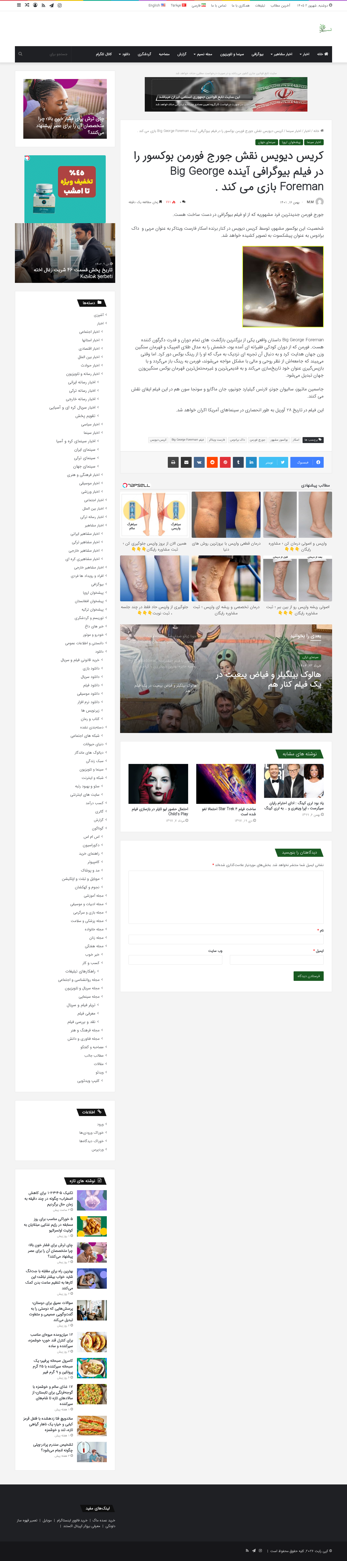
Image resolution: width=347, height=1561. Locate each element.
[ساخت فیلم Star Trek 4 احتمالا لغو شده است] (226, 784)
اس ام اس (91, 837)
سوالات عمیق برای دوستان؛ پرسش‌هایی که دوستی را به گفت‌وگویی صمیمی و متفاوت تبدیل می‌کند (51, 1311)
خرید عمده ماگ (104, 1520)
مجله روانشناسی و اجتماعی (78, 980)
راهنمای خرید (89, 854)
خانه (320, 54)
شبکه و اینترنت (93, 778)
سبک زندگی (95, 761)
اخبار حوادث (90, 365)
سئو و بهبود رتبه (87, 786)
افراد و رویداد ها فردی (87, 576)
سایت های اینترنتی (84, 795)
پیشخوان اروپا (291, 142)
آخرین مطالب (280, 5)
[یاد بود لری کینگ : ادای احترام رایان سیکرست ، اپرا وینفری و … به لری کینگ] (294, 781)
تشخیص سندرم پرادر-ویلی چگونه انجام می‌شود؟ (66, 129)
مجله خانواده (94, 929)
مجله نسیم (204, 54)
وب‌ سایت (215, 951)
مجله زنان (96, 938)
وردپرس (98, 1149)
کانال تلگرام (104, 54)
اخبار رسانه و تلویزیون (82, 374)
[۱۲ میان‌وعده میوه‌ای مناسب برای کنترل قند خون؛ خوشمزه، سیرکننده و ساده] (92, 1342)
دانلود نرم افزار (88, 702)
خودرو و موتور (93, 635)
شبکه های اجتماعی (84, 736)
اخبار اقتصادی (89, 349)
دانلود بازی (91, 668)
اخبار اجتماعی (89, 332)
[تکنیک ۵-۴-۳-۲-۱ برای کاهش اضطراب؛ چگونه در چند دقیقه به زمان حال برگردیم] (92, 1200)
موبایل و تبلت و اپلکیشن (80, 879)
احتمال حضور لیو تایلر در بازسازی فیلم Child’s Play (160, 811)
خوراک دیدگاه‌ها (91, 1141)
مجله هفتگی (94, 946)
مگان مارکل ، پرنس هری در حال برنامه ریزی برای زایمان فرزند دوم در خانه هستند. (70, 273)
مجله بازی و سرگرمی (88, 912)
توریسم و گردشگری (89, 618)
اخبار (306, 54)
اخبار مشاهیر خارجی (84, 551)
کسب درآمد (95, 803)
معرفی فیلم (86, 1013)
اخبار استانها (90, 340)
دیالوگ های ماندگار (89, 753)
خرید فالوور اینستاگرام (72, 1520)
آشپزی (99, 315)
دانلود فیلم (91, 685)
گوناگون (98, 828)
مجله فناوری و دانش (83, 1039)
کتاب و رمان (90, 719)
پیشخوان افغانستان (89, 601)
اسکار (296, 440)
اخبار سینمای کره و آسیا (75, 441)
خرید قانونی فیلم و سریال (80, 660)
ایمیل (318, 951)
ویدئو (100, 1072)
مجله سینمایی (89, 997)
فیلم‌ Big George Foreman (188, 440)
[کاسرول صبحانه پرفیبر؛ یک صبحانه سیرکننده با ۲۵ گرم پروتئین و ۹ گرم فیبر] (92, 1368)
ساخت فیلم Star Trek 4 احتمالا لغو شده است (229, 811)
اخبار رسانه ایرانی (81, 382)
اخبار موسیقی (89, 483)
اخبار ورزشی (90, 492)
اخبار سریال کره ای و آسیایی (72, 407)
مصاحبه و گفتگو (92, 1047)
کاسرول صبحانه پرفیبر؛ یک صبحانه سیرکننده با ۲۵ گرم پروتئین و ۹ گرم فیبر (53, 1366)
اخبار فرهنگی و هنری (83, 475)
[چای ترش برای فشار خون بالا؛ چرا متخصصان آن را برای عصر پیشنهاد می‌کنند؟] (92, 1252)
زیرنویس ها (90, 710)
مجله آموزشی (94, 896)
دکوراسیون (91, 845)
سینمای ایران (84, 450)
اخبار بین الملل (88, 357)
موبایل (47, 1520)
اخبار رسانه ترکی (82, 391)
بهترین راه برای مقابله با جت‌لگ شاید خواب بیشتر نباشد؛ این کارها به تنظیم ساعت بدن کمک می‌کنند (49, 1279)
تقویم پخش (85, 416)
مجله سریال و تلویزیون (82, 988)
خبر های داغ (94, 626)
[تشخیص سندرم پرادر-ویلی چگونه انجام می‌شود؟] (92, 1452)
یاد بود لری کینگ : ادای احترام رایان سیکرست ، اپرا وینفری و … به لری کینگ (294, 805)
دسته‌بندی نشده (92, 727)
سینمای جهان (266, 142)
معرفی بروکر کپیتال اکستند (81, 1526)
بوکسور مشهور (279, 440)
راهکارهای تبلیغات (80, 971)
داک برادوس (237, 440)
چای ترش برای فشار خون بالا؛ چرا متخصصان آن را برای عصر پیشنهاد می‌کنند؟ (50, 1250)
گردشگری (144, 54)
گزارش (182, 54)
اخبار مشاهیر (283, 54)
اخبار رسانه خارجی (80, 399)
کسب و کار (90, 963)
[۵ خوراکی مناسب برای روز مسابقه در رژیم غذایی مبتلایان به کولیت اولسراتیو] (92, 1226)
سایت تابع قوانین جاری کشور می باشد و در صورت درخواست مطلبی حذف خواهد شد (226, 73)
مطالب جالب (94, 1055)
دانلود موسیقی (88, 694)
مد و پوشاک (90, 870)
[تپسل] (27, 158)
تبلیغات (260, 5)
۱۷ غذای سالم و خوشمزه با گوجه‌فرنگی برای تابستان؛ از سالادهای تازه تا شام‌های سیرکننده (52, 1395)
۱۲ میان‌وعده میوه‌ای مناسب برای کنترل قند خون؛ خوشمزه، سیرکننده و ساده (50, 1340)
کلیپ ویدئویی (88, 1081)
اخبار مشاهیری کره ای (82, 559)
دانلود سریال (90, 677)
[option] (226, 678)
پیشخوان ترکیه (93, 609)
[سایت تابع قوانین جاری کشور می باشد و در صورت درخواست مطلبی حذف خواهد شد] (226, 94)
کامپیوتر (93, 862)
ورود (100, 1124)
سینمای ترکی (84, 458)
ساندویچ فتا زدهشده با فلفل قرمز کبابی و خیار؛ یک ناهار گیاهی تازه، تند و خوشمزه (48, 1424)
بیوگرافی (258, 54)
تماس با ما (218, 5)
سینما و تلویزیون (232, 54)
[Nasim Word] (325, 28)
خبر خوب (92, 955)
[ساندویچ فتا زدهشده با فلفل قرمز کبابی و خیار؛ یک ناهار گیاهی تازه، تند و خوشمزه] (92, 1426)
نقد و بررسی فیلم (81, 1022)
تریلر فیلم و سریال (81, 1005)
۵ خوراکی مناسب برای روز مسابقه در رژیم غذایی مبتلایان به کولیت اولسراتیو (48, 1224)
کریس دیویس (158, 440)
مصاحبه (164, 54)
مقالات (99, 1064)
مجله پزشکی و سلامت (87, 921)
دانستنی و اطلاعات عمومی (84, 643)
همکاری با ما (241, 5)
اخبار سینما (293, 131)
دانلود (126, 54)
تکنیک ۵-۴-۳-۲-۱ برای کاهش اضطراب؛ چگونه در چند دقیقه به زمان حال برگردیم (48, 1198)
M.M (310, 202)
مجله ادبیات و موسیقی (87, 904)
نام (320, 930)
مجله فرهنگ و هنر (85, 1030)
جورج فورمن (257, 440)
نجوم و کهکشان (87, 887)
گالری (99, 811)
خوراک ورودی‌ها (91, 1133)
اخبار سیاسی (90, 424)
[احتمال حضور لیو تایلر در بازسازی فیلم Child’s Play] (158, 784)
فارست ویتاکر (217, 440)
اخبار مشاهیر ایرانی (84, 534)
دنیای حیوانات (93, 744)
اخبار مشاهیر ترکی (85, 542)
